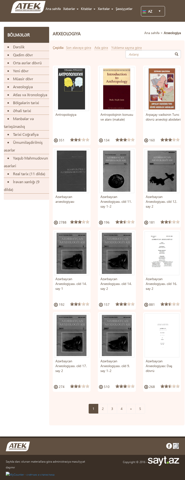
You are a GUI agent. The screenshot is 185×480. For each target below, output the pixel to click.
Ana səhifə (53, 8)
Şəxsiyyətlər (124, 8)
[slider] (79, 140)
